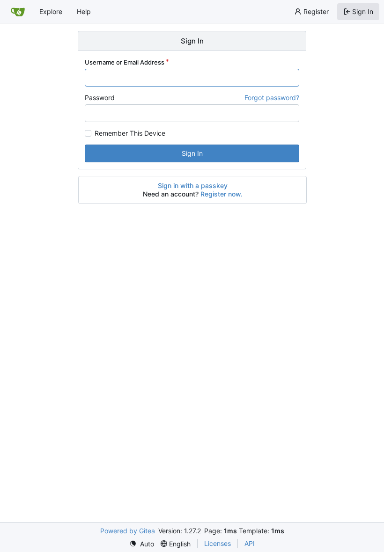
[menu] (141, 544)
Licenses (217, 543)
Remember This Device (130, 133)
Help (84, 11)
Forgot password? (271, 98)
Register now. (221, 194)
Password (100, 98)
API (249, 543)
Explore (50, 11)
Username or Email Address (124, 62)
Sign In (192, 153)
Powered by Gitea (127, 531)
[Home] (18, 11)
